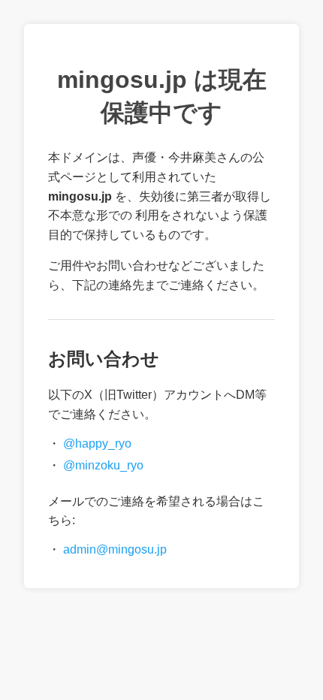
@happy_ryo (97, 443)
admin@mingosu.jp (115, 549)
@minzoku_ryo (103, 465)
